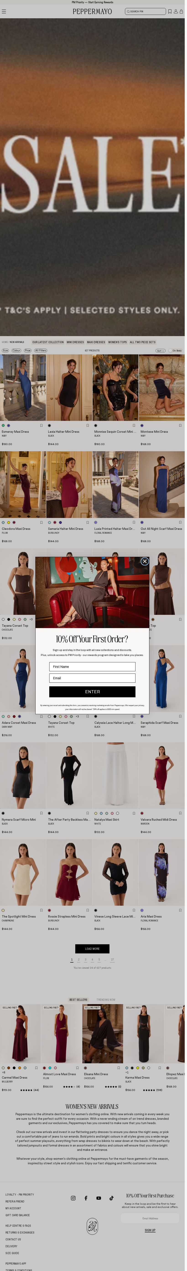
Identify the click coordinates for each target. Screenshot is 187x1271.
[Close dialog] (144, 561)
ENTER (92, 692)
